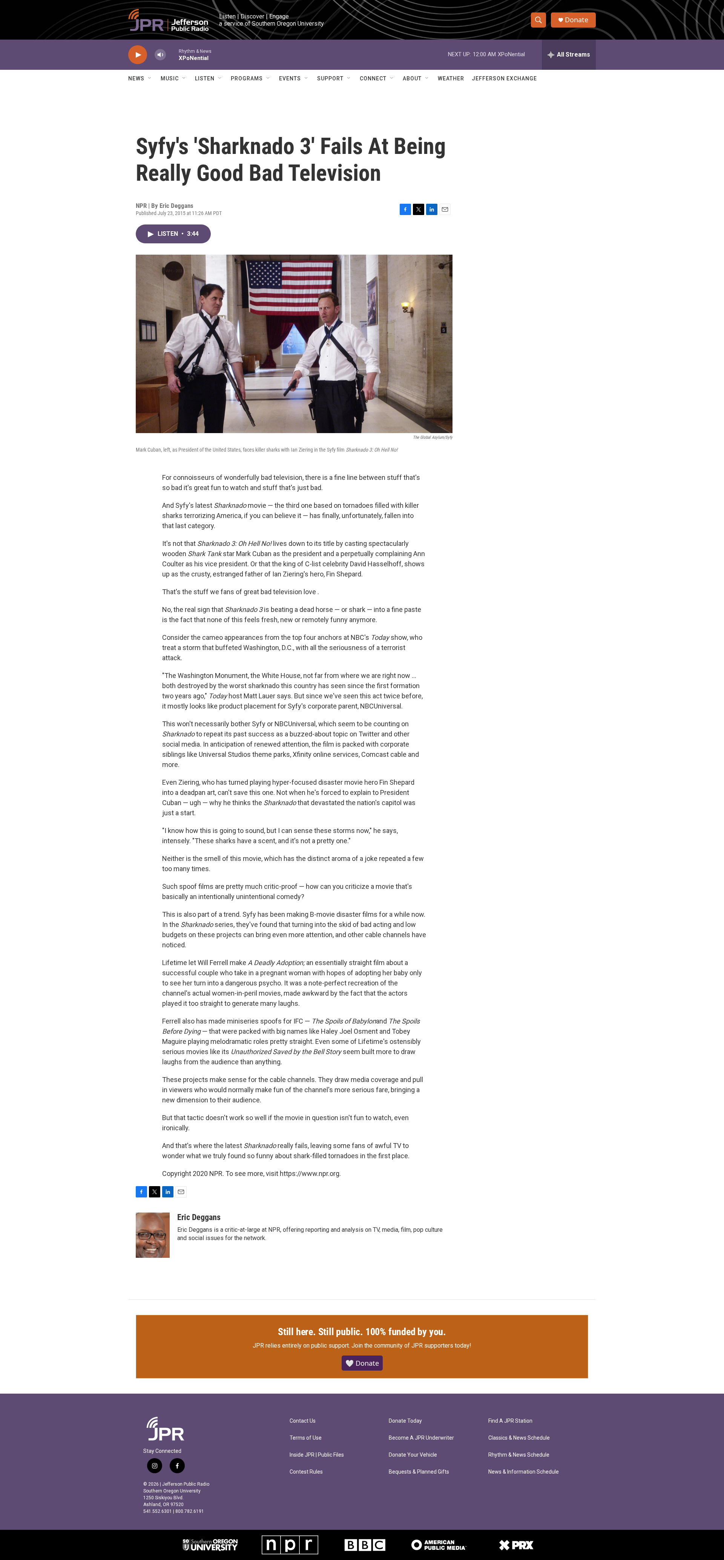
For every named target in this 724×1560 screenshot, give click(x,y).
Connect (373, 78)
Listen (205, 78)
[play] (138, 55)
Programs (247, 78)
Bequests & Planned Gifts (419, 1472)
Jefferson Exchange (504, 78)
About (412, 78)
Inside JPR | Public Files (317, 1455)
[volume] (160, 54)
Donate (576, 20)
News (136, 78)
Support (330, 78)
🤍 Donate (362, 1363)
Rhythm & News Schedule (518, 1455)
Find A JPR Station (510, 1421)
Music (170, 78)
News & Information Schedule (523, 1472)
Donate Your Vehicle (413, 1455)
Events (290, 78)
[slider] (172, 54)
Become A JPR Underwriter (421, 1438)
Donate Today (405, 1421)
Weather (451, 78)
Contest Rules (306, 1472)
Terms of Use (306, 1438)
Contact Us (303, 1421)
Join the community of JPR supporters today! (411, 1345)
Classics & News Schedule (519, 1438)
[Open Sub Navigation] (150, 78)
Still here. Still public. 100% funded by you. (362, 1331)
